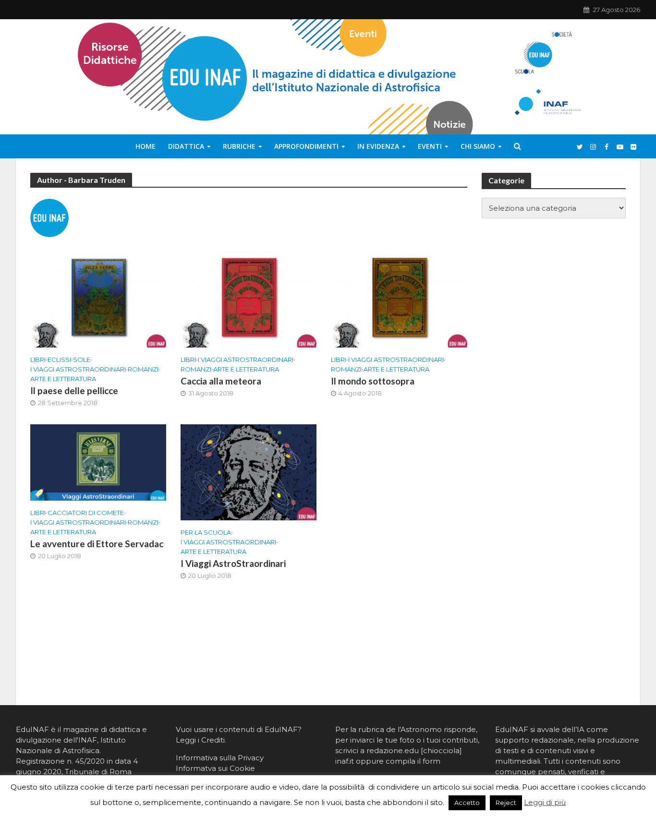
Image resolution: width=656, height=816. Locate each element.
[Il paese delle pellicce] (98, 298)
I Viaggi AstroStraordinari (78, 369)
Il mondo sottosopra (372, 380)
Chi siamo (478, 146)
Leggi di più (545, 802)
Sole (81, 359)
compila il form (413, 761)
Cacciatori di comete (86, 512)
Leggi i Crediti (200, 739)
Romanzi (143, 369)
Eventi (430, 146)
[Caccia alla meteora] (248, 298)
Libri (38, 359)
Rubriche (239, 146)
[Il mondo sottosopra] (399, 298)
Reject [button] (506, 802)
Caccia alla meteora (221, 380)
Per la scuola (206, 532)
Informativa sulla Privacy (220, 757)
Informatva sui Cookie (215, 768)
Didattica (186, 146)
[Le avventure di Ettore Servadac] (98, 462)
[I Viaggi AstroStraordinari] (248, 471)
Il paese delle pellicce (74, 390)
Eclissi (59, 359)
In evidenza (378, 146)
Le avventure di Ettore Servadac (96, 543)
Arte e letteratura (63, 379)
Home (145, 146)
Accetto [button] (467, 802)
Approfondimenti (306, 146)
